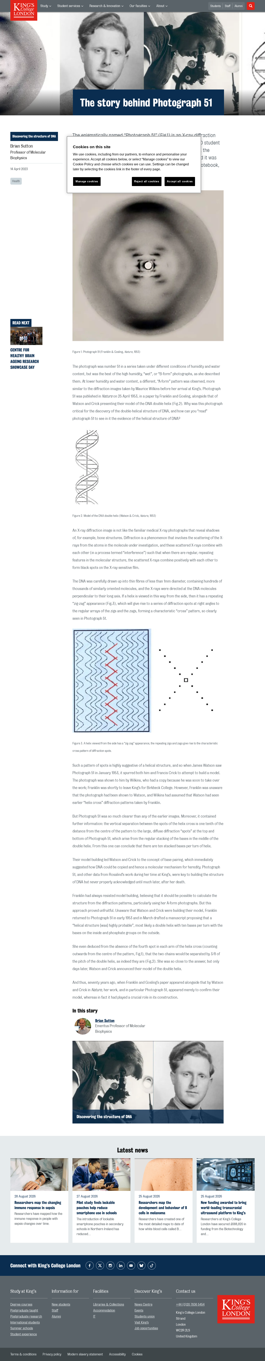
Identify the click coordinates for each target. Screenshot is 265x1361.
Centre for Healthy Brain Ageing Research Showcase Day (24, 358)
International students (25, 1322)
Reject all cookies (146, 181)
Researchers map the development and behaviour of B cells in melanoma (163, 1207)
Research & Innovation (104, 6)
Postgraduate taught (24, 1310)
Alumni (239, 6)
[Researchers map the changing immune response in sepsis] (39, 1174)
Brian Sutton (104, 1020)
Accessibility (117, 1354)
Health (16, 181)
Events (139, 1310)
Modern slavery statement (85, 1354)
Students (215, 6)
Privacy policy (52, 1354)
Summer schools (21, 1328)
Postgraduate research (26, 1316)
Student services (68, 6)
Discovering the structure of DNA (34, 136)
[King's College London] (236, 1305)
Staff (227, 6)
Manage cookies (87, 181)
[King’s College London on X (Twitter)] (100, 1265)
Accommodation (104, 1310)
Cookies (137, 1354)
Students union (145, 1316)
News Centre (143, 1304)
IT (94, 1316)
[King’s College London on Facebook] (90, 1265)
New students (61, 1304)
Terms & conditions (23, 1354)
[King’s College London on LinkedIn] (121, 1265)
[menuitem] (45, 6)
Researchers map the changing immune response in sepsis (37, 1205)
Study (44, 6)
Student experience (23, 1334)
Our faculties (138, 6)
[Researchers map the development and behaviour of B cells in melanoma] (164, 1174)
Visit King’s (142, 1322)
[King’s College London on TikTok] (152, 1265)
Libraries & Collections (108, 1304)
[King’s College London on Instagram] (110, 1265)
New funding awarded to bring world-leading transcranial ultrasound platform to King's (223, 1207)
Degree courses (21, 1304)
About (160, 6)
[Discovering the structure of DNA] (148, 1082)
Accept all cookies (180, 181)
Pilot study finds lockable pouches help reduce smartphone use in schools (97, 1207)
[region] (134, 164)
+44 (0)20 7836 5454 (190, 1304)
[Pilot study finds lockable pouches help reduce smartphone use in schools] (101, 1174)
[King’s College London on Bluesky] (141, 1265)
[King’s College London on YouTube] (131, 1265)
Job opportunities (146, 1328)
